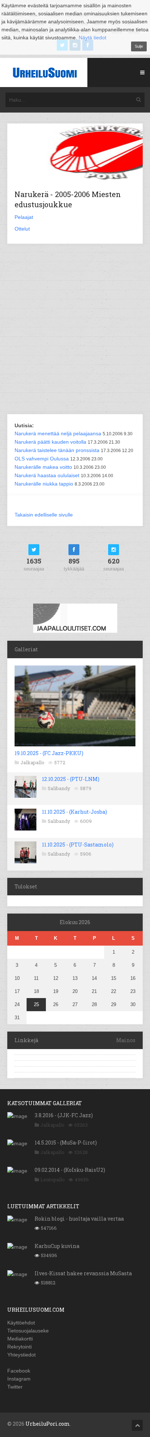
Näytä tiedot (92, 37)
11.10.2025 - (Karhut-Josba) (74, 811)
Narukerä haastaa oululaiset (47, 475)
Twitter (15, 1387)
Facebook (18, 1371)
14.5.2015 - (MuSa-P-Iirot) (66, 1142)
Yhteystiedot (21, 1355)
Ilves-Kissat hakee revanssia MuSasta (83, 1273)
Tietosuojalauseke (28, 1331)
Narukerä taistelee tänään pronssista (57, 450)
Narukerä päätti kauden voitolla (50, 442)
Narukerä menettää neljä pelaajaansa (58, 433)
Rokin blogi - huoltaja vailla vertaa (79, 1218)
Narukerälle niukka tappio (44, 484)
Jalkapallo (32, 762)
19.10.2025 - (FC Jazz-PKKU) (49, 753)
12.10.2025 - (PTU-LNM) (70, 779)
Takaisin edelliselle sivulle (44, 515)
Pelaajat (24, 217)
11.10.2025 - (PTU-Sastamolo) (78, 844)
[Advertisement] (75, 330)
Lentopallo (52, 1179)
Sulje (139, 46)
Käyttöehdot (21, 1323)
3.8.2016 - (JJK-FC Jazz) (64, 1115)
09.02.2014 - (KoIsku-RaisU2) (70, 1169)
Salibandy (59, 788)
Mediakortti (20, 1339)
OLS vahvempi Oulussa (42, 459)
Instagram (19, 1379)
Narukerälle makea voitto (43, 467)
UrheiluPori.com (47, 1423)
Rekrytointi (19, 1347)
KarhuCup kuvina (57, 1245)
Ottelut (22, 229)
